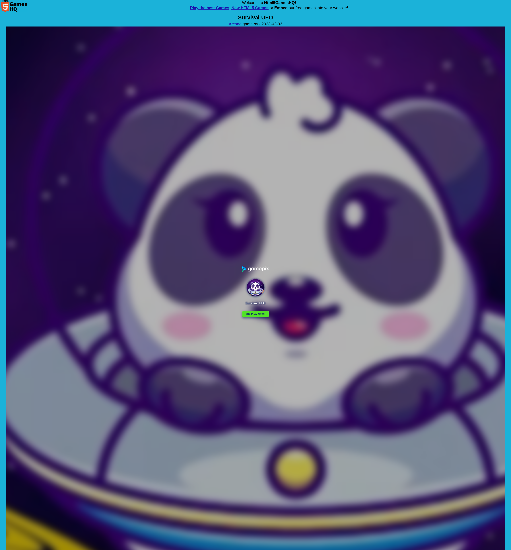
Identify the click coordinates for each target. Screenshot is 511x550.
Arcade (235, 24)
